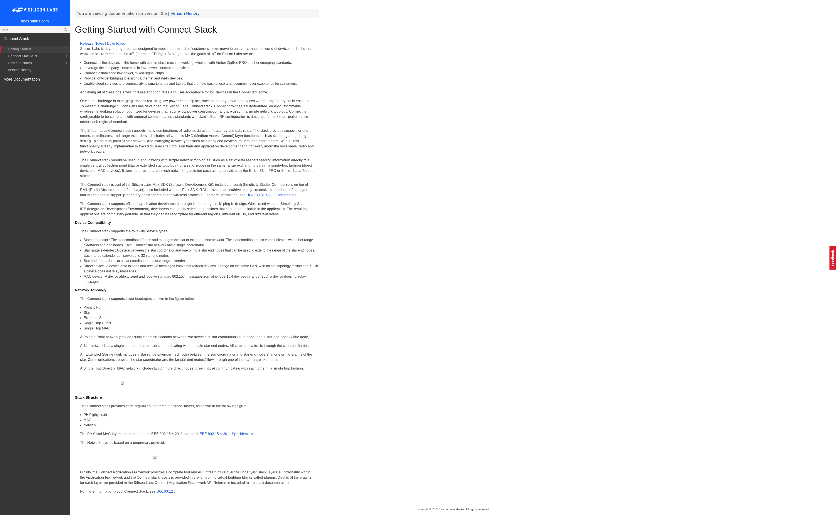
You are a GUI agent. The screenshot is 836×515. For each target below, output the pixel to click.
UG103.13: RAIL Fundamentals (271, 195)
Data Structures (20, 63)
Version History (19, 70)
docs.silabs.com (35, 21)
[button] (832, 258)
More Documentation (21, 79)
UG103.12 (165, 491)
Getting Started (19, 49)
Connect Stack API (22, 56)
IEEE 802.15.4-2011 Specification (226, 434)
